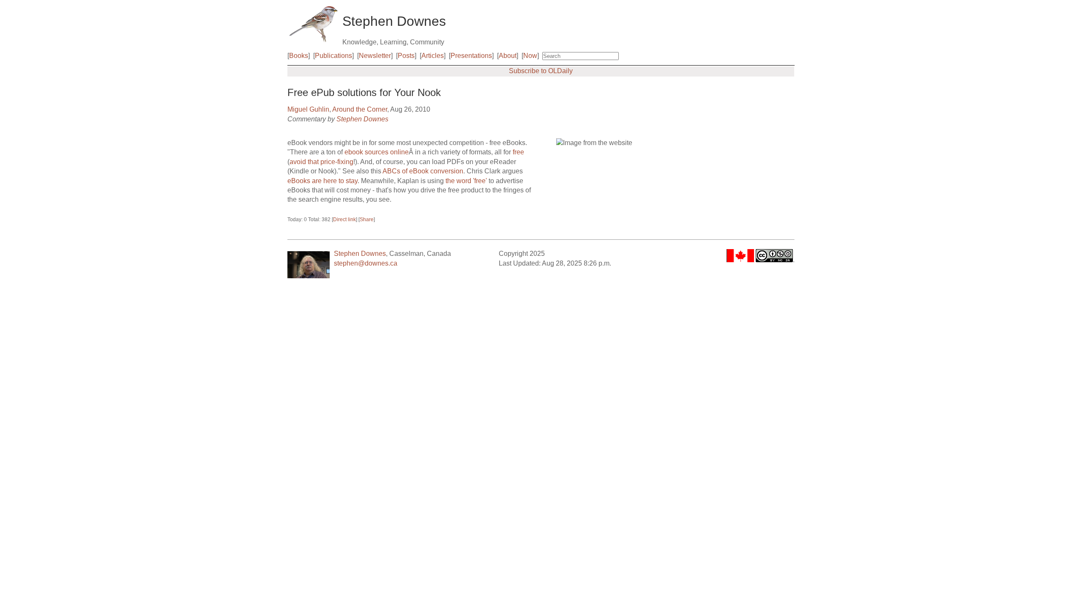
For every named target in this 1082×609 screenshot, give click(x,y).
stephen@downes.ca (365, 263)
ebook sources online (376, 152)
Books (298, 55)
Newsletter (375, 55)
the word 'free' (466, 180)
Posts (406, 55)
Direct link (344, 219)
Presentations (471, 55)
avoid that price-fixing (321, 161)
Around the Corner (359, 109)
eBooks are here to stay (322, 180)
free (518, 152)
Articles (432, 55)
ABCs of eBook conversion (423, 171)
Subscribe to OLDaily (541, 70)
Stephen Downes (362, 119)
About (507, 55)
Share (367, 219)
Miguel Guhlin (308, 109)
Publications (333, 55)
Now (530, 55)
